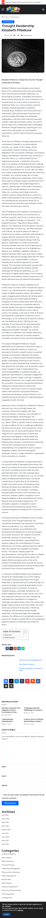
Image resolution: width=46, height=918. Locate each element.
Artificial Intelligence (9, 854)
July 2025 (5, 833)
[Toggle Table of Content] (23, 632)
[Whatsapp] (23, 648)
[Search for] (43, 10)
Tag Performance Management (30, 660)
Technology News (8, 894)
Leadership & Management (11, 868)
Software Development (10, 887)
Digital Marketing (7, 861)
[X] (11, 681)
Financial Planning (8, 865)
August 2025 (6, 829)
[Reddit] (32, 681)
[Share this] (7, 648)
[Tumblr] (22, 681)
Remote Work (6, 879)
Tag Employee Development (7, 720)
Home (5, 17)
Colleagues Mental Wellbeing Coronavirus (33, 709)
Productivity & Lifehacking (11, 872)
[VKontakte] (38, 681)
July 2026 (5, 815)
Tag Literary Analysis (26, 664)
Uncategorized (14, 17)
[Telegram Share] (19, 648)
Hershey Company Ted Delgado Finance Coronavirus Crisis (11, 710)
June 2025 (5, 837)
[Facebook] (6, 681)
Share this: (8, 635)
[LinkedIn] (16, 681)
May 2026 (5, 822)
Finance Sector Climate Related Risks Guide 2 (33, 720)
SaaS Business (7, 883)
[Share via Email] (6, 686)
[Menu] (3, 10)
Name (4, 767)
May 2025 (5, 840)
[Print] (11, 686)
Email (4, 776)
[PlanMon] (13, 9)
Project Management (9, 876)
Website (4, 785)
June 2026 (5, 819)
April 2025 (5, 844)
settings (20, 910)
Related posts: (10, 637)
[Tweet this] (11, 648)
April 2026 (5, 826)
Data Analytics (7, 857)
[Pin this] (15, 648)
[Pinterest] (27, 681)
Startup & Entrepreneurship (11, 890)
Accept (6, 914)
